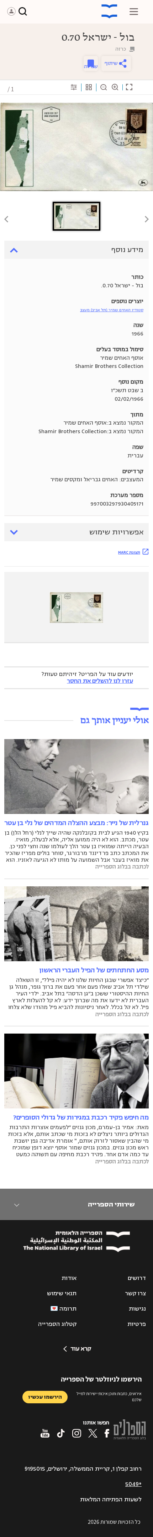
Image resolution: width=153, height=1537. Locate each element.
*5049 (133, 1484)
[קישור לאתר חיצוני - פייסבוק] (107, 1433)
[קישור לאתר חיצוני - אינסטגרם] (76, 1433)
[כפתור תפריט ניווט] (134, 11)
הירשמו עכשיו (45, 1397)
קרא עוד (80, 1348)
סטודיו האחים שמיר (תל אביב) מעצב (111, 310)
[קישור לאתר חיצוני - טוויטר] (92, 1433)
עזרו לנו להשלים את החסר (100, 681)
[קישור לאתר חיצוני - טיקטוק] (61, 1433)
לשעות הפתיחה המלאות (111, 1499)
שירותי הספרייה (111, 1204)
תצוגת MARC (129, 552)
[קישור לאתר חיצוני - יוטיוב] (45, 1433)
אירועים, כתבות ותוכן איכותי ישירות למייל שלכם (109, 1396)
